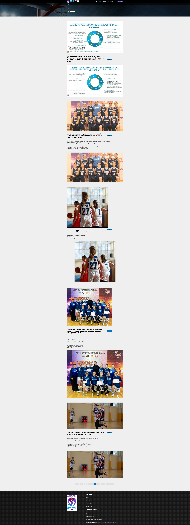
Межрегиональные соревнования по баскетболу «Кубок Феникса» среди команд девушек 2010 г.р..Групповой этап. (85, 135)
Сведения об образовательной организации (75, 4)
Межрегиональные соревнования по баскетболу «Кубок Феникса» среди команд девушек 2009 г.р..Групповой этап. (85, 331)
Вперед (107, 483)
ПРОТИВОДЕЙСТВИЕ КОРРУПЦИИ (96, 4)
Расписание (88, 500)
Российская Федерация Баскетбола (92, 518)
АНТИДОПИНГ (106, 4)
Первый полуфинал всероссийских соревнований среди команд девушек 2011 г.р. (85, 433)
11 (101, 483)
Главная (96, 1)
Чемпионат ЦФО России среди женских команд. (85, 231)
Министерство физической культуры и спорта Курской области (96, 512)
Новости (100, 1)
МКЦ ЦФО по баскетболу (90, 516)
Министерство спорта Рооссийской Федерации (94, 519)
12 (104, 483)
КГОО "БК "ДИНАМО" (89, 515)
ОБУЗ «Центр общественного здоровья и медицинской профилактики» (97, 513)
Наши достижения (89, 506)
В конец (112, 483)
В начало (77, 483)
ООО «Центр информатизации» (110, 522)
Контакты (112, 4)
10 (99, 483)
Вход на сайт (120, 1)
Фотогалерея (87, 4)
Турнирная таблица (89, 503)
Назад (82, 483)
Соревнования (109, 1)
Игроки (104, 1)
